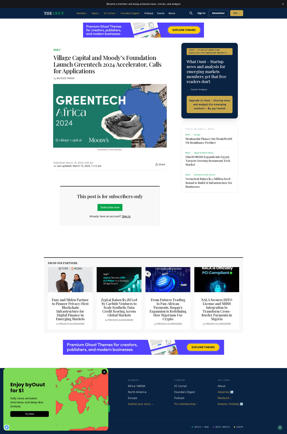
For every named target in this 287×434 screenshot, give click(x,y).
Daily (56, 49)
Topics (95, 13)
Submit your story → (141, 404)
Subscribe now (109, 207)
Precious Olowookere (71, 323)
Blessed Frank (66, 78)
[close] (283, 4)
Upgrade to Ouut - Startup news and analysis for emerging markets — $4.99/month (209, 104)
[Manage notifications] (280, 427)
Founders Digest (131, 13)
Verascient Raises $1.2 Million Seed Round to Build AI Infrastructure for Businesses (209, 182)
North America (137, 392)
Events (160, 13)
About (171, 13)
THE (54, 13)
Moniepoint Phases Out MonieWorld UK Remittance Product (209, 140)
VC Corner (110, 13)
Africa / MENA (136, 386)
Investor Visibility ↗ (230, 404)
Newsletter (218, 13)
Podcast (148, 13)
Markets (82, 13)
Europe (132, 398)
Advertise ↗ (226, 392)
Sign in (201, 13)
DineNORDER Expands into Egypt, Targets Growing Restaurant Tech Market (208, 160)
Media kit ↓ (224, 398)
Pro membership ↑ (185, 404)
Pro (237, 13)
